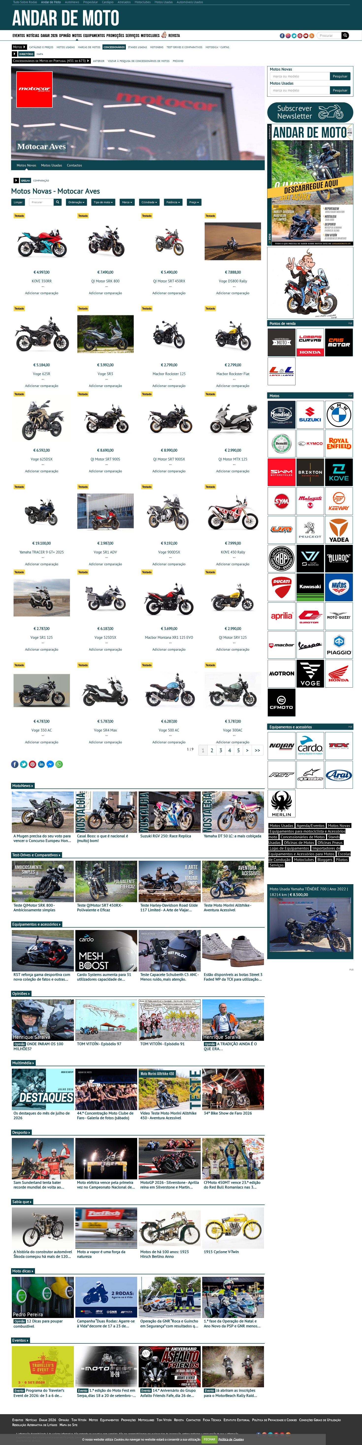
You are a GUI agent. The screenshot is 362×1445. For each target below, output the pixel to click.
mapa (40, 54)
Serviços (277, 864)
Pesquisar (340, 76)
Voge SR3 (105, 373)
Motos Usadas (51, 165)
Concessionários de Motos (303, 836)
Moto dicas (21, 1270)
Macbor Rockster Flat (232, 373)
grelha (25, 180)
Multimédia (22, 1062)
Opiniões (19, 993)
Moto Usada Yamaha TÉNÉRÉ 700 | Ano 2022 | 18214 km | (309, 891)
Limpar (18, 202)
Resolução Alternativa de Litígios (34, 1425)
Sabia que (20, 1201)
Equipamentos (109, 1420)
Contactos (74, 165)
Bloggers (324, 859)
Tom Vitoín (78, 1420)
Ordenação (75, 202)
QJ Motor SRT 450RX (169, 281)
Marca (126, 202)
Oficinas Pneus (330, 842)
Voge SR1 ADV (105, 552)
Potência (172, 202)
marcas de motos (89, 47)
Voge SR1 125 (42, 637)
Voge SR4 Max (105, 730)
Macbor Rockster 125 (169, 373)
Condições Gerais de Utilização (320, 1420)
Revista (174, 35)
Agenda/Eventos (311, 825)
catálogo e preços (41, 47)
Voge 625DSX (41, 459)
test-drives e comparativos (184, 47)
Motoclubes (150, 35)
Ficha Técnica (212, 1420)
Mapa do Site (68, 1425)
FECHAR (209, 1439)
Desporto (20, 1132)
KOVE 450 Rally (233, 552)
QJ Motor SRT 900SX (169, 459)
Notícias (31, 1420)
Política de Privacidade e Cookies (274, 1420)
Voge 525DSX (105, 637)
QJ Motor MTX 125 (232, 459)
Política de (231, 1439)
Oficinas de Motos (299, 842)
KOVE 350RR (42, 281)
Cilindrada (148, 202)
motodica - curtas (217, 47)
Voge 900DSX (169, 552)
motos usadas (66, 47)
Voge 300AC (233, 730)
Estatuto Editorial (237, 1420)
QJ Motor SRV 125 (233, 637)
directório (26, 54)
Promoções (115, 35)
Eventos (19, 35)
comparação (41, 180)
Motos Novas (26, 165)
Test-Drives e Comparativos (35, 854)
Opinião (65, 35)
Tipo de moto (102, 202)
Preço (193, 202)
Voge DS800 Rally (233, 281)
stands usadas (137, 47)
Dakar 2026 (49, 35)
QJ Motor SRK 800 (105, 281)
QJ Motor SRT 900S (105, 459)
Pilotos (342, 859)
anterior (98, 60)
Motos (93, 1420)
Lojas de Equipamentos (289, 848)
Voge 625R (41, 373)
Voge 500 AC (169, 730)
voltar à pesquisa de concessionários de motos (138, 60)
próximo (178, 60)
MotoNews (21, 785)
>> (257, 750)
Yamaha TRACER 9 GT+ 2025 (41, 552)
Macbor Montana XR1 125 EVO (169, 637)
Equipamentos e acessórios (35, 924)
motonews (156, 47)
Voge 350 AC (42, 730)
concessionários (114, 47)
